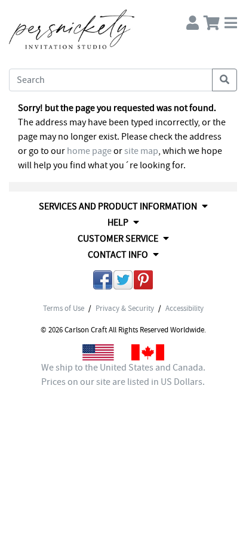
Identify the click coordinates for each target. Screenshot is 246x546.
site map (141, 151)
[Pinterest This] (143, 282)
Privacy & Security (125, 308)
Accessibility (184, 308)
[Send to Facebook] (103, 282)
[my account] (192, 20)
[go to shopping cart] (212, 20)
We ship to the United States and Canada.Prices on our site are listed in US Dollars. (123, 375)
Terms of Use (63, 308)
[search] (224, 80)
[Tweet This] (123, 282)
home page (89, 151)
